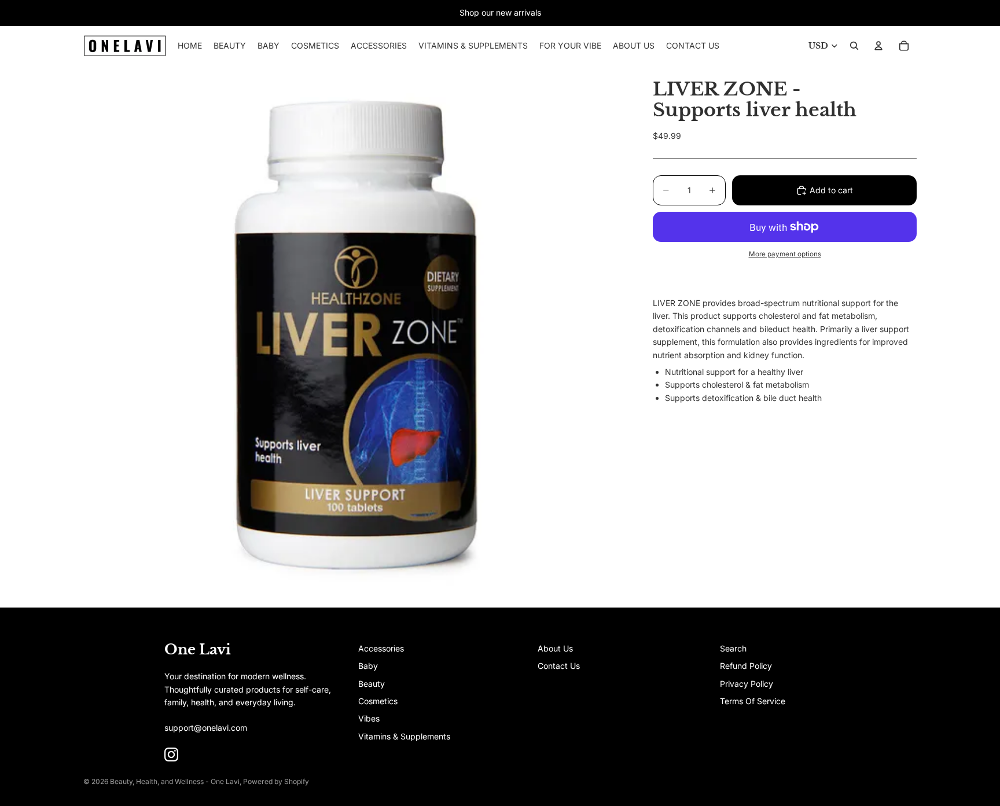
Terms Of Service (752, 701)
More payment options (785, 254)
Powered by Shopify (276, 781)
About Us (555, 648)
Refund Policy (746, 666)
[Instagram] (171, 754)
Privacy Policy (746, 684)
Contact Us (559, 666)
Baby (368, 666)
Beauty (371, 684)
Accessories (381, 648)
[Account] (878, 45)
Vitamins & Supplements (404, 736)
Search (733, 648)
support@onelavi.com (205, 728)
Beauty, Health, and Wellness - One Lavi (175, 781)
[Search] (854, 45)
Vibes (369, 718)
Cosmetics (378, 701)
